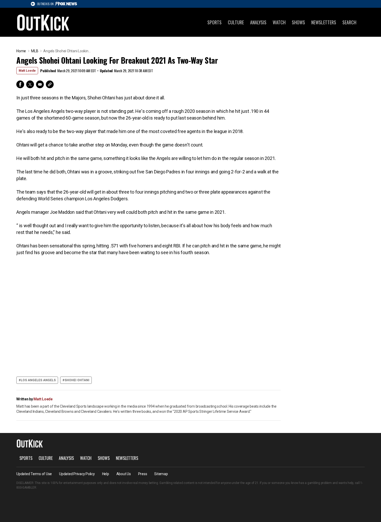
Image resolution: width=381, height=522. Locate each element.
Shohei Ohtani (77, 380)
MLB (34, 51)
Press (142, 474)
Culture (236, 22)
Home (21, 51)
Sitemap (161, 474)
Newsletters (323, 22)
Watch (279, 22)
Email (40, 84)
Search (349, 22)
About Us (123, 474)
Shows (298, 22)
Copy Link (50, 84)
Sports (214, 22)
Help (105, 474)
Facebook (20, 84)
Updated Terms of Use (34, 474)
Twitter (30, 84)
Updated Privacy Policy (77, 474)
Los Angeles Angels (38, 380)
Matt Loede (27, 70)
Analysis (258, 22)
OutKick (43, 22)
